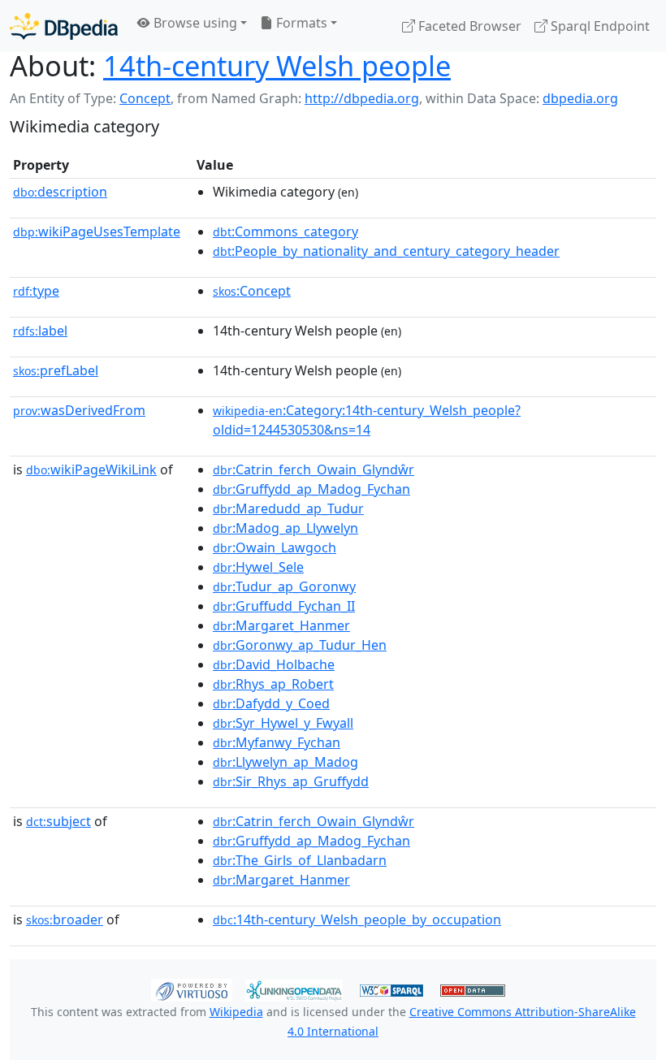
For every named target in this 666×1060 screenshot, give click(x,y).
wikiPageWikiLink (91, 469)
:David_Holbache (274, 664)
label (40, 331)
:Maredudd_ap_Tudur (288, 508)
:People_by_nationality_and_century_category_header (386, 251)
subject (58, 821)
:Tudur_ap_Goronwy (284, 586)
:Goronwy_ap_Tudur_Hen (300, 645)
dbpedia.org (580, 98)
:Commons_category (285, 231)
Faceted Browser (468, 26)
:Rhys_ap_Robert (273, 684)
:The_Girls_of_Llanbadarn (300, 860)
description (60, 192)
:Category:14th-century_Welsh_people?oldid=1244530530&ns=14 (367, 420)
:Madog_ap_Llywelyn (285, 528)
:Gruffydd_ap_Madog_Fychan (311, 489)
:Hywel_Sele (258, 567)
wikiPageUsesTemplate (96, 231)
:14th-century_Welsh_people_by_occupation (357, 919)
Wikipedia (236, 1011)
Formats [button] (300, 23)
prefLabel (55, 370)
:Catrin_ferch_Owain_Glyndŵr (313, 469)
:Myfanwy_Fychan (276, 742)
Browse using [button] (193, 23)
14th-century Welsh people (277, 65)
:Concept (252, 291)
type (36, 291)
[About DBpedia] (64, 25)
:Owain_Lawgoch (274, 547)
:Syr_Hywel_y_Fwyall (283, 723)
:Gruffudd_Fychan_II (284, 606)
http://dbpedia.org (362, 98)
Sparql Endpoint (598, 26)
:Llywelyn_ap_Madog (285, 762)
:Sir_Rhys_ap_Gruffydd (291, 781)
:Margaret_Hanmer (281, 625)
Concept (145, 98)
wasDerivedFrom (79, 410)
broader (64, 919)
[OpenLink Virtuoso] (191, 988)
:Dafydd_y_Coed (271, 703)
